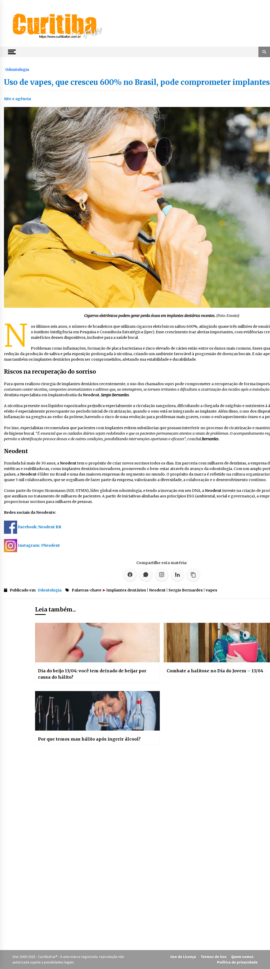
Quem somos (242, 956)
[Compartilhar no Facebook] (130, 574)
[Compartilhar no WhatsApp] (145, 574)
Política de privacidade (237, 962)
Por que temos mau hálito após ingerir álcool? (89, 739)
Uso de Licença (183, 956)
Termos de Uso (213, 956)
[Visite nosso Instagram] (161, 574)
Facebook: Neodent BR (39, 527)
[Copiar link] (193, 574)
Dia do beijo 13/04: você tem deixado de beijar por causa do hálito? (92, 674)
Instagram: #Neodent (39, 545)
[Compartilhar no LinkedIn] (177, 574)
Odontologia (17, 69)
